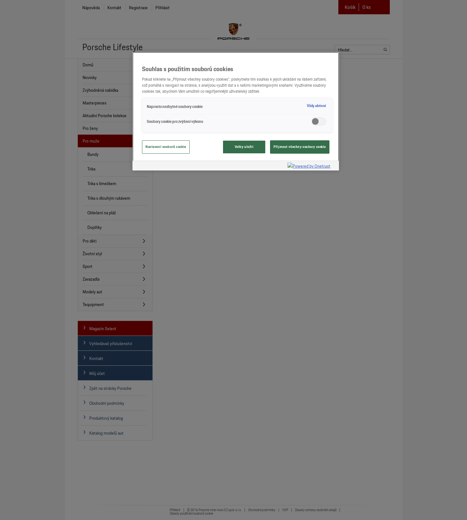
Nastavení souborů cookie (166, 147)
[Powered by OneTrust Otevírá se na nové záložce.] (312, 166)
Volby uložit (244, 147)
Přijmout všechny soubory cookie (300, 147)
